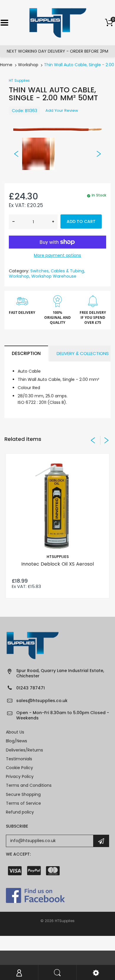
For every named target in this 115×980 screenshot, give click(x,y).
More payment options (57, 255)
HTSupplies (58, 556)
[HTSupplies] (58, 22)
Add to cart (81, 221)
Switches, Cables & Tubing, (57, 271)
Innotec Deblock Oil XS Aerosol (57, 564)
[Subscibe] (101, 841)
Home (6, 65)
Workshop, (19, 276)
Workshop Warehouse (53, 276)
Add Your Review (61, 110)
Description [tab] (26, 353)
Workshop (28, 65)
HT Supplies (19, 80)
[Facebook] (35, 895)
